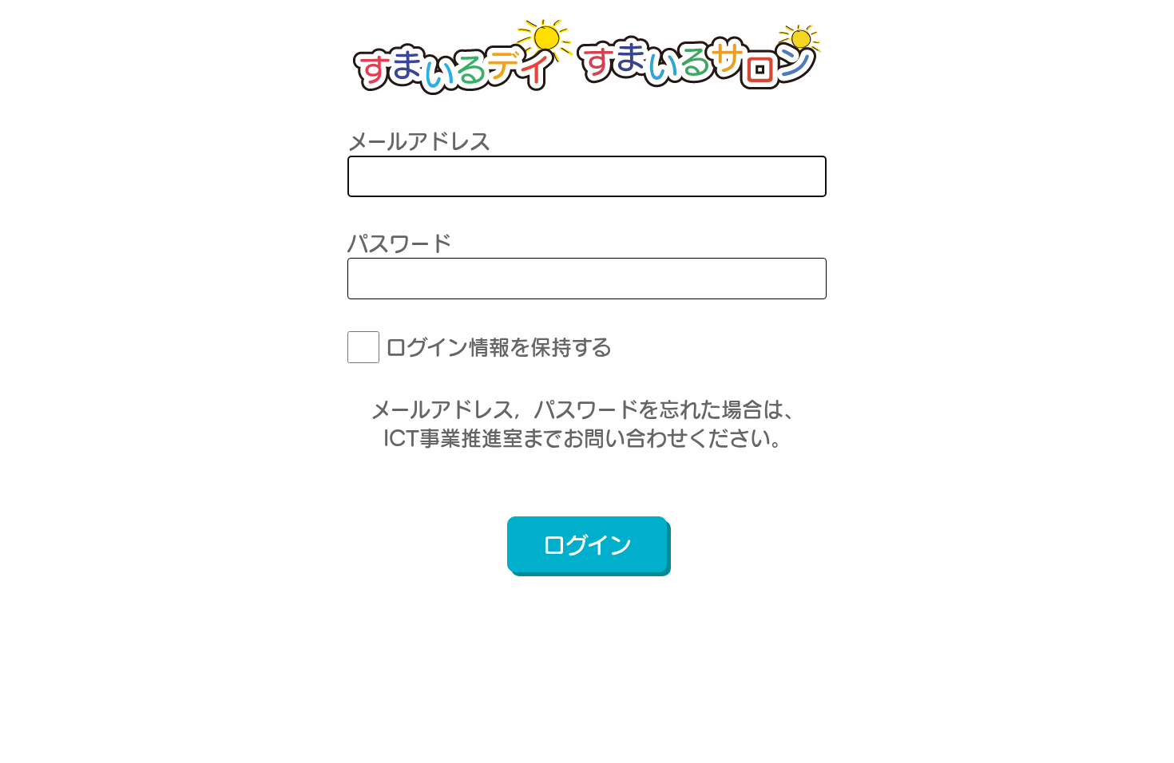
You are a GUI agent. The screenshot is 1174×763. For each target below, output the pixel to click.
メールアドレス (418, 141)
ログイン (587, 545)
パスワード (399, 243)
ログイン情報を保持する (499, 347)
